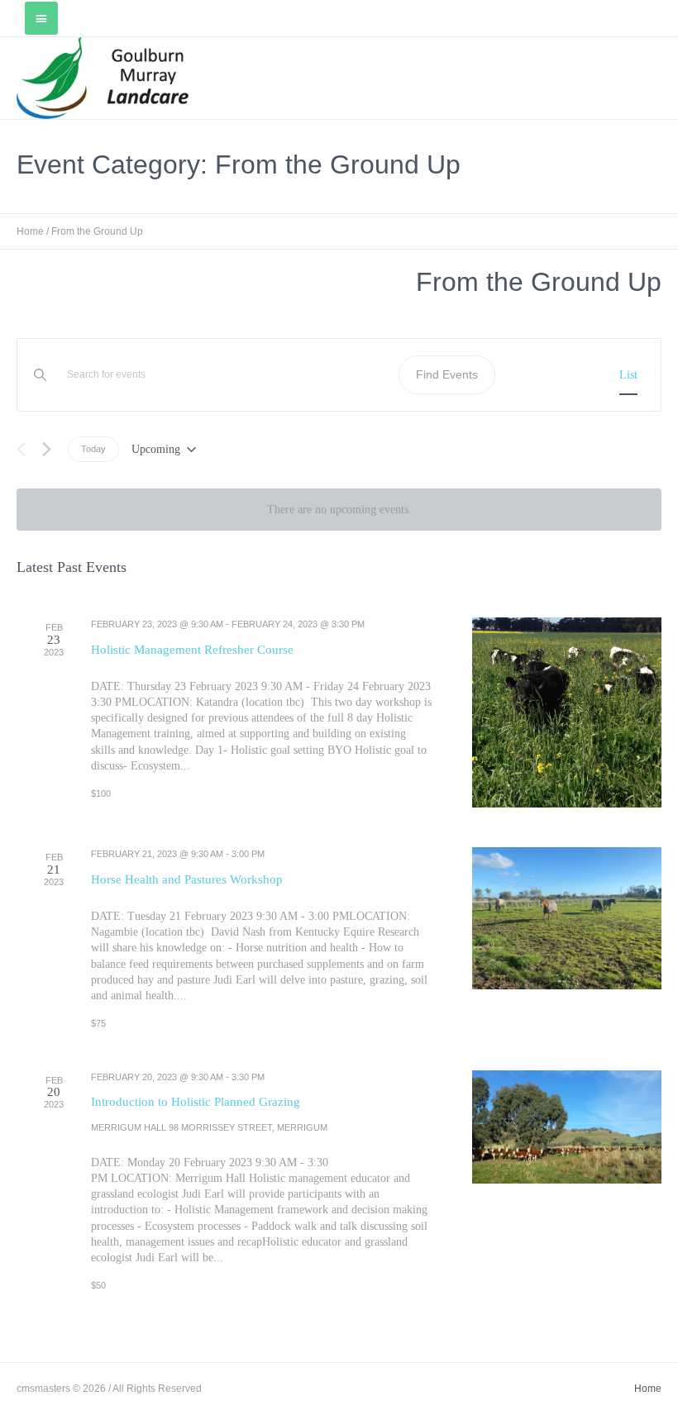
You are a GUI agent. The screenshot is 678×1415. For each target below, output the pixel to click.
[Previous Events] (21, 449)
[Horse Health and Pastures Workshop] (566, 918)
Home (30, 231)
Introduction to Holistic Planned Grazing (195, 1101)
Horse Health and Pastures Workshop (187, 879)
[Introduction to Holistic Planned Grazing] (566, 1127)
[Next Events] (46, 449)
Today (93, 449)
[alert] (339, 509)
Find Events (447, 374)
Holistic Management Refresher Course (192, 649)
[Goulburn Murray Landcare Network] (103, 78)
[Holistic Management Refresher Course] (566, 712)
